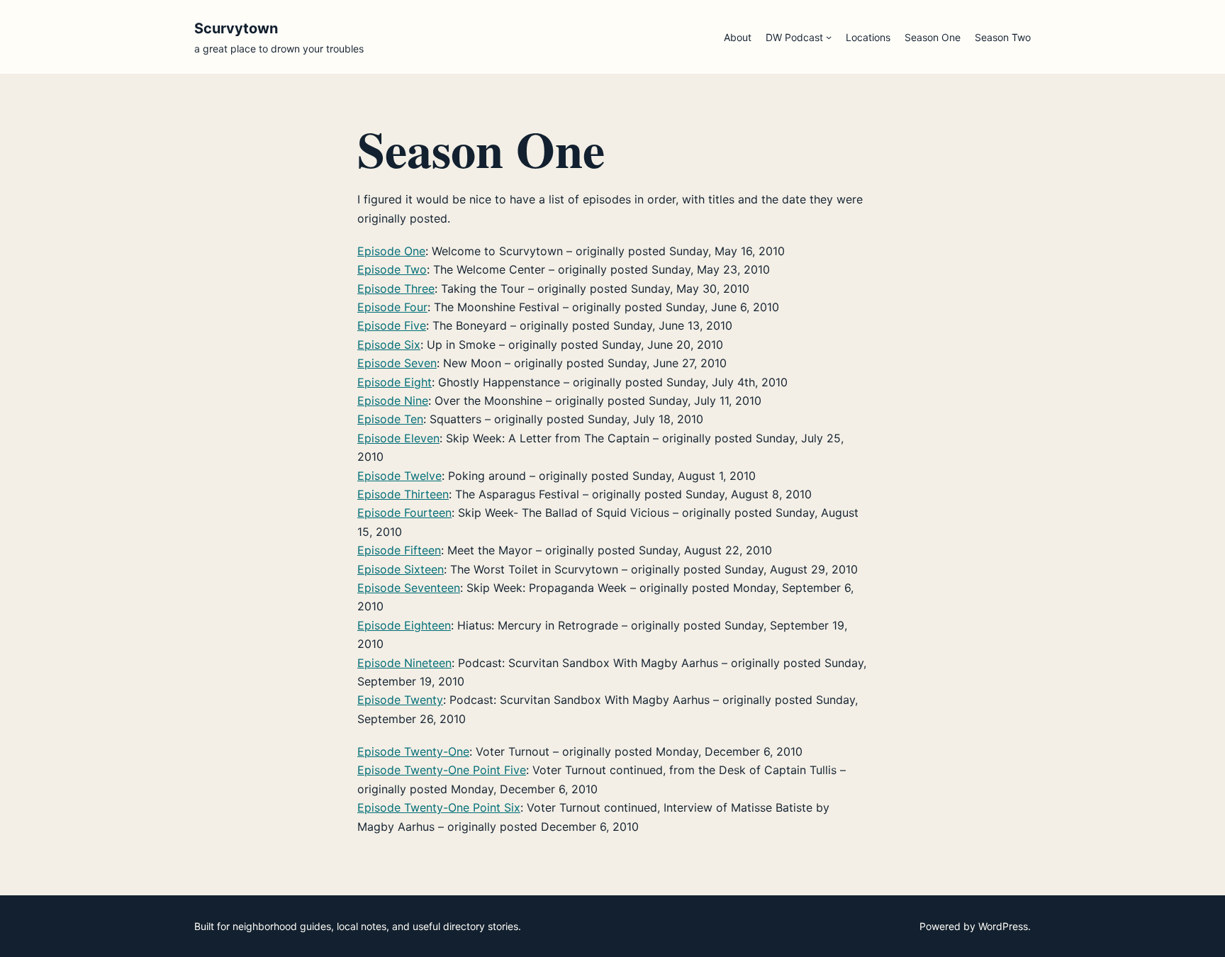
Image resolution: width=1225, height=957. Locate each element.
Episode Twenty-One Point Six (438, 807)
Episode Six (388, 344)
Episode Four (392, 307)
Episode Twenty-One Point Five (441, 770)
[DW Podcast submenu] (829, 37)
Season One (933, 37)
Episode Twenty (400, 700)
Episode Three (396, 288)
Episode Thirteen (403, 494)
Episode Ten (390, 419)
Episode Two (392, 269)
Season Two (1003, 37)
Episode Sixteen (400, 569)
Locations (868, 37)
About (737, 37)
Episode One (391, 251)
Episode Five (391, 325)
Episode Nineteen (404, 663)
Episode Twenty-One (413, 751)
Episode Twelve (399, 476)
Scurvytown (236, 28)
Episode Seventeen (408, 588)
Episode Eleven (398, 438)
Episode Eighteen (404, 625)
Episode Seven (397, 363)
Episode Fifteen (399, 550)
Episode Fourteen (404, 512)
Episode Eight (394, 382)
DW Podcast (794, 37)
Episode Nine (392, 400)
